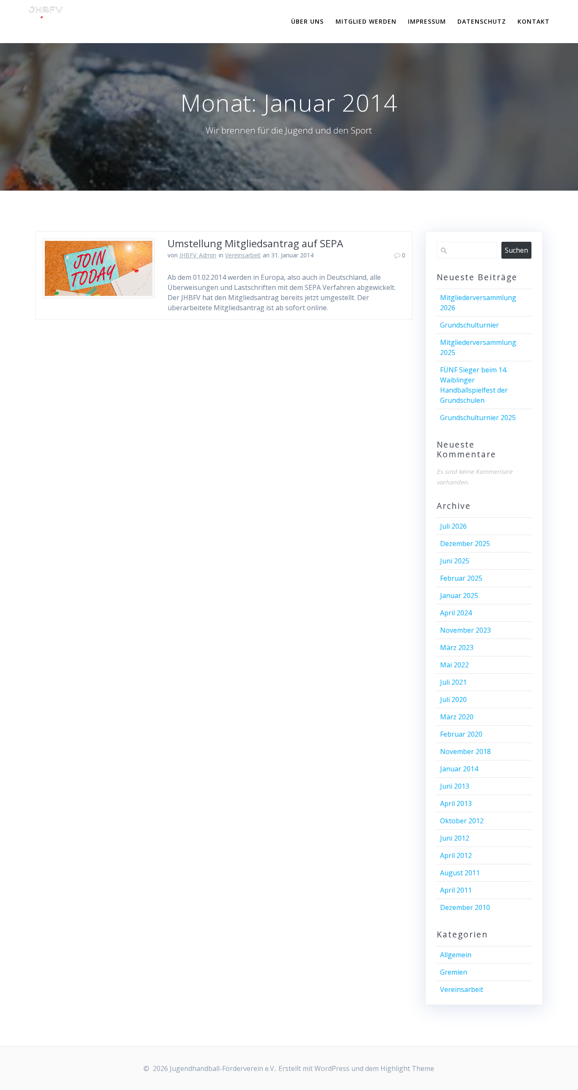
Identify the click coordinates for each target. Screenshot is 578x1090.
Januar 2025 (459, 595)
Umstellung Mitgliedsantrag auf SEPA (255, 243)
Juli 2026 (453, 526)
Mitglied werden (366, 21)
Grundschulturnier (469, 325)
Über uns (307, 21)
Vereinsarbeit (243, 255)
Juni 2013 (454, 786)
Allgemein (455, 954)
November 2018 (465, 751)
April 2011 (456, 890)
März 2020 (456, 716)
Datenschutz (481, 21)
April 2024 (456, 612)
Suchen (516, 250)
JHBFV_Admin (197, 255)
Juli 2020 (453, 699)
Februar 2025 (461, 578)
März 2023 (456, 647)
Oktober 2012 (462, 820)
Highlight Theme (407, 1068)
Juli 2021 (453, 682)
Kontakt (533, 21)
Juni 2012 (454, 838)
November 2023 (465, 630)
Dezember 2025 (465, 543)
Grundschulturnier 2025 (478, 417)
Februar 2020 (461, 734)
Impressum (427, 21)
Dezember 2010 (465, 907)
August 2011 (460, 872)
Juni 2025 (454, 560)
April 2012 (456, 855)
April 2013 (456, 803)
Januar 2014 (459, 768)
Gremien (453, 972)
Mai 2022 (454, 664)
